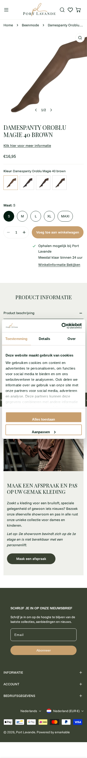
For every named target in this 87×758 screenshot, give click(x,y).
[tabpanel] (43, 493)
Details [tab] (44, 339)
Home (8, 25)
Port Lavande (25, 732)
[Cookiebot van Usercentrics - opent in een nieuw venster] (62, 326)
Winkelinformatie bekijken (59, 265)
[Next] (50, 110)
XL (49, 216)
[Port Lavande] (39, 10)
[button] (78, 10)
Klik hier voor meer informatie (27, 145)
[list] (43, 74)
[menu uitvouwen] (6, 9)
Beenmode (30, 25)
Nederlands (28, 711)
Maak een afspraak (31, 558)
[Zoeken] (62, 10)
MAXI (65, 216)
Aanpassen (41, 432)
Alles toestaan (43, 419)
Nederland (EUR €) (66, 711)
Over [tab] (71, 339)
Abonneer (43, 650)
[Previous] (36, 110)
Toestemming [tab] (16, 339)
